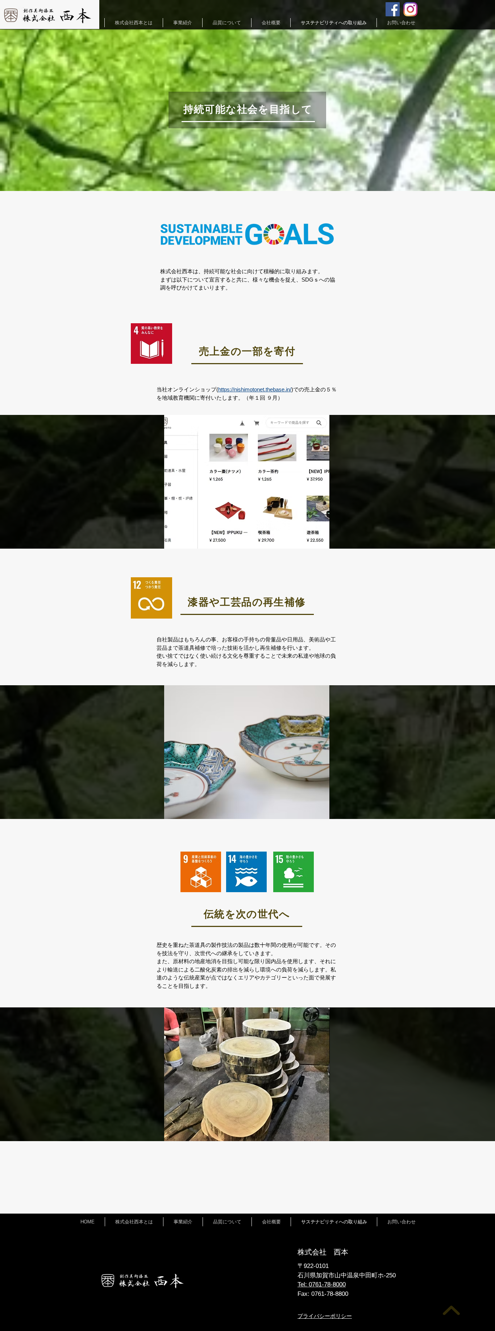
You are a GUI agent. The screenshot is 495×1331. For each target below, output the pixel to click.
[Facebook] (393, 9)
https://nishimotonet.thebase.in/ (254, 389)
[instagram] (410, 9)
